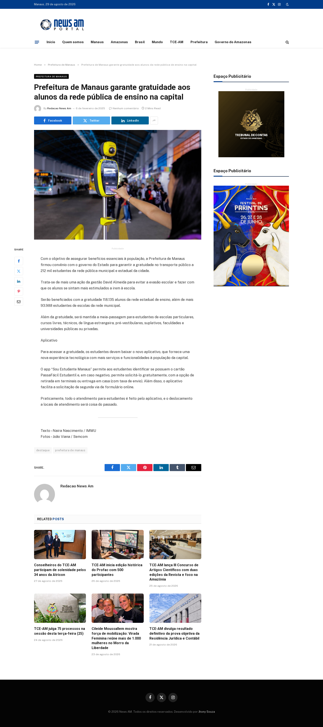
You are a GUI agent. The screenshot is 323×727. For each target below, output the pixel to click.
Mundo (157, 42)
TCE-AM (176, 42)
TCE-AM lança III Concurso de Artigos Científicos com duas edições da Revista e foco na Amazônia (173, 572)
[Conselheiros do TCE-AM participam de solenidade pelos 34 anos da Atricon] (60, 544)
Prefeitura (199, 42)
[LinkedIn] (18, 281)
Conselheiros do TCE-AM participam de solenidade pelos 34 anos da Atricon (60, 570)
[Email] (18, 301)
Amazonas (119, 42)
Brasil (140, 42)
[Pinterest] (18, 291)
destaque (43, 450)
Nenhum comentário (126, 108)
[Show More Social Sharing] (154, 120)
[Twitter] (18, 271)
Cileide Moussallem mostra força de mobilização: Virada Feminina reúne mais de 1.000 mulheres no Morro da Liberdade (116, 638)
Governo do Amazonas (233, 42)
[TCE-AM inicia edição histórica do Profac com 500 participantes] (117, 544)
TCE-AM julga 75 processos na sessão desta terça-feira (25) (59, 631)
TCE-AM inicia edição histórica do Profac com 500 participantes (117, 570)
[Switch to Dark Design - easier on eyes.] (287, 4)
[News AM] (62, 25)
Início (51, 42)
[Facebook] (18, 261)
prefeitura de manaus (70, 450)
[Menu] (37, 42)
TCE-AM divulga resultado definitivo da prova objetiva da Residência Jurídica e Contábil (174, 633)
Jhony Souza (206, 711)
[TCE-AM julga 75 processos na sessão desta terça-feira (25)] (60, 608)
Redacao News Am (59, 108)
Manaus (97, 42)
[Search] (287, 42)
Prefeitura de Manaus (51, 76)
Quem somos (73, 42)
